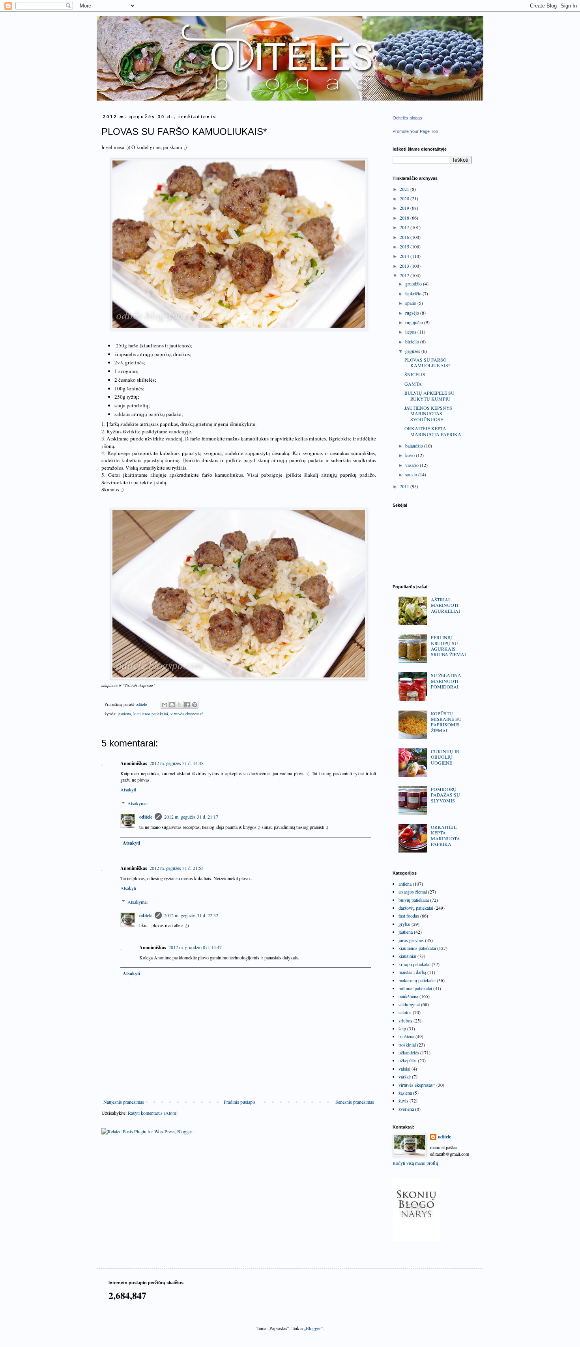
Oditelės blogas (407, 118)
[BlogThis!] (172, 705)
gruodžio (414, 283)
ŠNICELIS (414, 374)
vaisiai (404, 1068)
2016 (405, 237)
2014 (405, 256)
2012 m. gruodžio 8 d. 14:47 (195, 947)
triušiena (406, 1036)
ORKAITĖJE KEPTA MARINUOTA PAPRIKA (432, 431)
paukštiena (408, 996)
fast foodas (409, 915)
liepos (411, 331)
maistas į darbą (412, 972)
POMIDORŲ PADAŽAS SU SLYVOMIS (445, 795)
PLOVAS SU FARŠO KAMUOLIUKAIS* (427, 362)
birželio (412, 341)
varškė (405, 1076)
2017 (405, 227)
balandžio (414, 445)
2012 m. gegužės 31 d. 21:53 (177, 868)
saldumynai (409, 1004)
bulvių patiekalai (414, 900)
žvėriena (406, 1109)
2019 (405, 208)
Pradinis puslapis (240, 1102)
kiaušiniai (407, 956)
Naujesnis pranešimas (123, 1102)
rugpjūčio (414, 322)
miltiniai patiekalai (415, 988)
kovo (410, 455)
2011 (405, 486)
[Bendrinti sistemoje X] (179, 705)
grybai (404, 924)
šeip (402, 1028)
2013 (405, 266)
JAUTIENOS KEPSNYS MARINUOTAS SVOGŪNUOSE (428, 413)
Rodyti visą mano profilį (415, 1163)
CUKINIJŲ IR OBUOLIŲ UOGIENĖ (445, 757)
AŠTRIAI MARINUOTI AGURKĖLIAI (445, 605)
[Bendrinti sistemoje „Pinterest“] (194, 705)
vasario (412, 465)
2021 (405, 189)
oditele (145, 816)
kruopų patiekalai (414, 964)
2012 (405, 275)
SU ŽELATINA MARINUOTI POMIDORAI (446, 681)
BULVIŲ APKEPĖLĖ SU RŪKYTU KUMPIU (429, 395)
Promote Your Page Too (415, 131)
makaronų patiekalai (417, 980)
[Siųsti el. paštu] (164, 705)
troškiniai (407, 1044)
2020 (405, 198)
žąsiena (405, 1093)
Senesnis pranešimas (354, 1102)
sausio (411, 474)
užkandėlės (409, 1052)
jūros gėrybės (411, 940)
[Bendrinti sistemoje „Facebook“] (187, 705)
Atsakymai (137, 803)
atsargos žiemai (413, 891)
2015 (405, 246)
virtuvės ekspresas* (186, 713)
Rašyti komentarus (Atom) (153, 1113)
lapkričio (414, 293)
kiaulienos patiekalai (150, 713)
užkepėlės (408, 1060)
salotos (405, 1012)
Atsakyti (128, 789)
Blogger (313, 1328)
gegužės (413, 351)
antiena (405, 884)
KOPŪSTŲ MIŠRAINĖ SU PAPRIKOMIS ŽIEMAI (446, 721)
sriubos (405, 1020)
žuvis (403, 1100)
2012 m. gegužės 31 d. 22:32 (191, 915)
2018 (405, 218)
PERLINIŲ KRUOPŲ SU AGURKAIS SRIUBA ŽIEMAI (448, 645)
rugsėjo (412, 313)
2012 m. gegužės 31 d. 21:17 (191, 816)
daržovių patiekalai (416, 908)
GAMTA (413, 384)
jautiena (124, 713)
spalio (411, 303)
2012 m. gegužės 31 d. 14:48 (177, 763)
